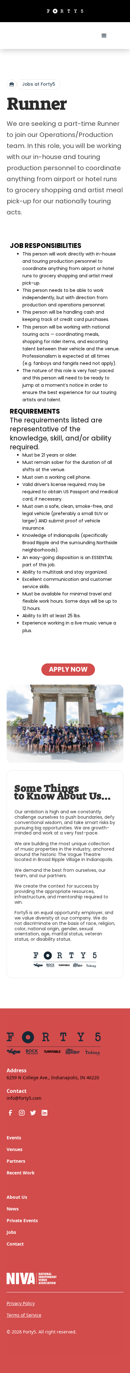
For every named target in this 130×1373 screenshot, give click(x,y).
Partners (16, 1161)
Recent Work (21, 1173)
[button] (104, 35)
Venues (14, 1149)
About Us (17, 1197)
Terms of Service (24, 1315)
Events (14, 1138)
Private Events (22, 1220)
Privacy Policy (21, 1303)
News (13, 1209)
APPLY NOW (68, 669)
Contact (15, 1244)
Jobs (11, 1232)
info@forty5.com (24, 1098)
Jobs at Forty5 (38, 84)
